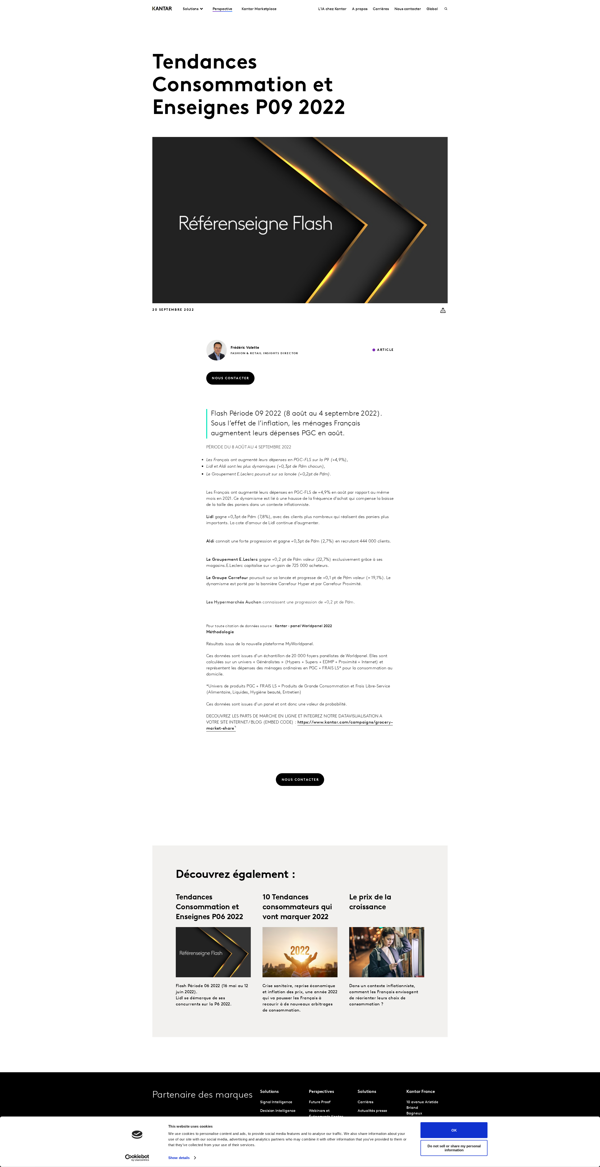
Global (432, 9)
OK (454, 1130)
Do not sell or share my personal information (454, 1148)
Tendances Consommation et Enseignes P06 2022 (209, 907)
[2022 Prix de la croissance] (386, 952)
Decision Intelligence (278, 1111)
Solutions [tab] (191, 9)
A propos (359, 9)
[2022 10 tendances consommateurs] (300, 952)
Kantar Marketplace (259, 9)
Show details (179, 1158)
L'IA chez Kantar (332, 9)
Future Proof (319, 1102)
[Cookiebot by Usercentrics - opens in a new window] (137, 1157)
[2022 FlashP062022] (213, 952)
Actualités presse (372, 1111)
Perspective (222, 9)
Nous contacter (407, 9)
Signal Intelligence (276, 1102)
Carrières (381, 9)
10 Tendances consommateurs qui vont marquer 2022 (297, 907)
